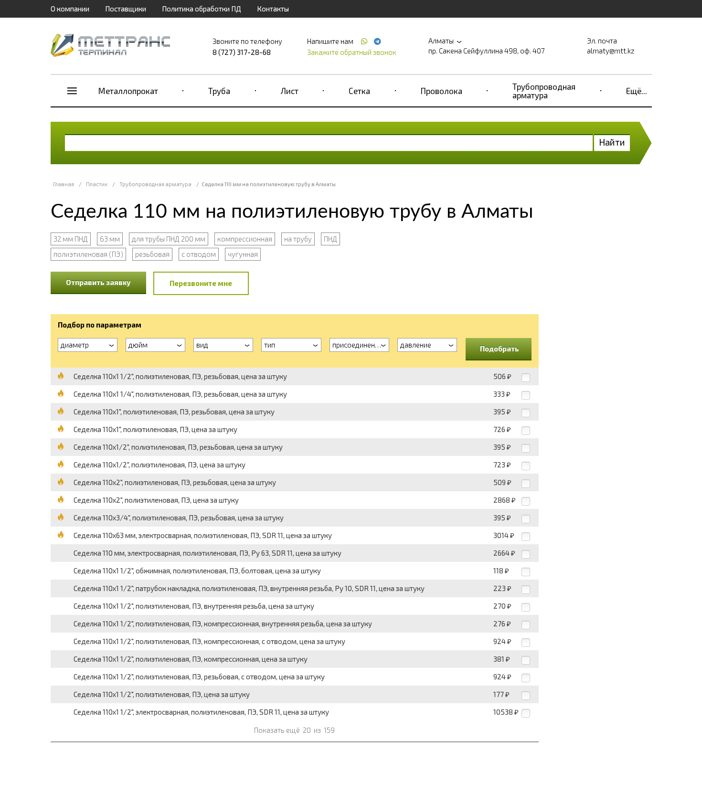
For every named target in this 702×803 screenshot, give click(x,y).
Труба (219, 90)
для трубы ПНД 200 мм (168, 238)
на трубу (298, 238)
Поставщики (125, 8)
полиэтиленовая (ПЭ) (88, 254)
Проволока (441, 90)
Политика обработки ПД (201, 8)
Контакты (273, 8)
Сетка (359, 90)
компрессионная (244, 238)
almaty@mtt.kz (611, 50)
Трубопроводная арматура (543, 90)
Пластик (96, 184)
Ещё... (636, 90)
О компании (70, 8)
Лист (289, 90)
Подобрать (499, 348)
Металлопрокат (128, 90)
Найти (612, 142)
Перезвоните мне (201, 283)
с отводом (198, 254)
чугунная (243, 254)
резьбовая (152, 254)
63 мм (110, 238)
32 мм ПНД (70, 238)
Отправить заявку (98, 282)
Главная (63, 184)
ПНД (330, 238)
